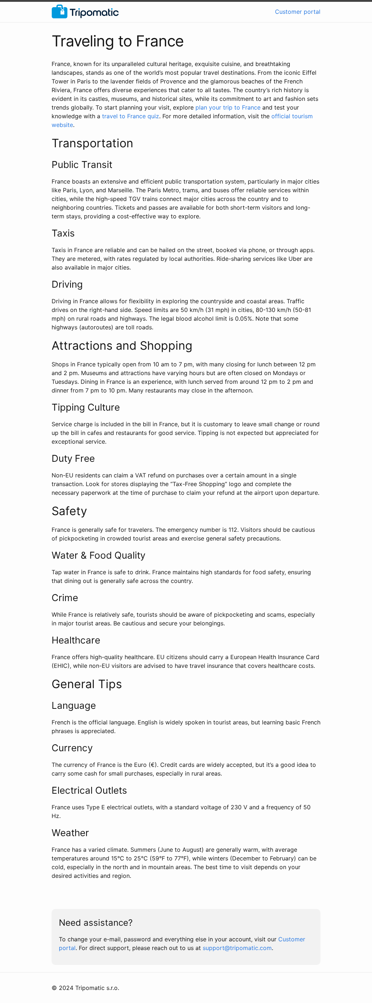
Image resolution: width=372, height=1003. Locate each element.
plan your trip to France (227, 107)
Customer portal (297, 11)
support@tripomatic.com (237, 947)
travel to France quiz (130, 116)
